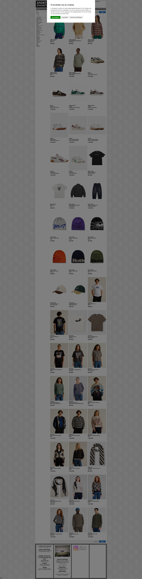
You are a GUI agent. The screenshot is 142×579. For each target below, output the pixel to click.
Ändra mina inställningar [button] (76, 17)
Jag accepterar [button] (55, 17)
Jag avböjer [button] (65, 17)
